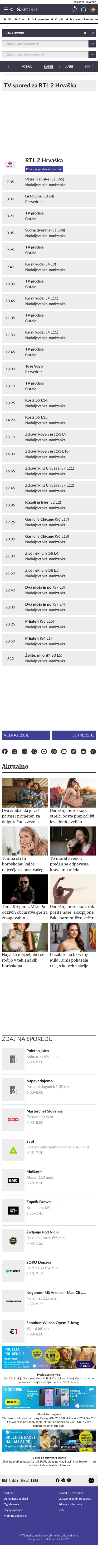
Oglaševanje (11, 1504)
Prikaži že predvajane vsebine (44, 169)
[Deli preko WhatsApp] (34, 752)
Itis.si (25, 1480)
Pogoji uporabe (13, 1510)
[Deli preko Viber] (24, 752)
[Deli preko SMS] (54, 752)
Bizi (4, 1480)
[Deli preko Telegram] (93, 752)
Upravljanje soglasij (16, 1498)
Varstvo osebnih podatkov (75, 1498)
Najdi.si (14, 1480)
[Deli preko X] (14, 752)
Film (10, 19)
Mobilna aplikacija (15, 1515)
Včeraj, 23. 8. (16, 735)
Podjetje (9, 1493)
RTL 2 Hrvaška (44, 160)
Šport (22, 19)
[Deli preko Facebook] (5, 752)
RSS (61, 1510)
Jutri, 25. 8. (83, 735)
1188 (34, 1480)
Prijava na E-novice (70, 1504)
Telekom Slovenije (85, 1)
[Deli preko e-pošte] (64, 752)
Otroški (59, 19)
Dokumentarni (40, 19)
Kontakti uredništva (71, 1493)
